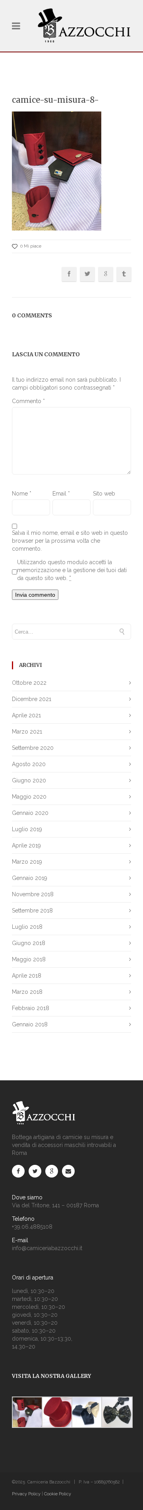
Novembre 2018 (33, 894)
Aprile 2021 (26, 715)
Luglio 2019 (27, 829)
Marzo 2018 (27, 992)
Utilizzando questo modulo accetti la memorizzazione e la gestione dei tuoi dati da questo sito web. (72, 570)
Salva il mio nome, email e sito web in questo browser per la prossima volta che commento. (70, 541)
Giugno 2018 (28, 943)
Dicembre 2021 (31, 699)
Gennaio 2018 (30, 1024)
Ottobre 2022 (29, 683)
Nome (21, 493)
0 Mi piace (30, 246)
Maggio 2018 (29, 959)
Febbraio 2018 (30, 1008)
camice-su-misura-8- (55, 100)
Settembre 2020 (33, 748)
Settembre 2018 (32, 910)
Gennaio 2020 (30, 813)
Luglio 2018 (27, 927)
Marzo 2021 (27, 731)
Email (61, 493)
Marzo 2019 (27, 862)
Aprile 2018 (26, 975)
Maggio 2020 (29, 796)
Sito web (104, 493)
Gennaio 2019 (29, 878)
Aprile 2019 (26, 845)
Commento (28, 401)
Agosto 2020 (29, 764)
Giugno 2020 (29, 780)
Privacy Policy (26, 1494)
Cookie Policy (57, 1494)
